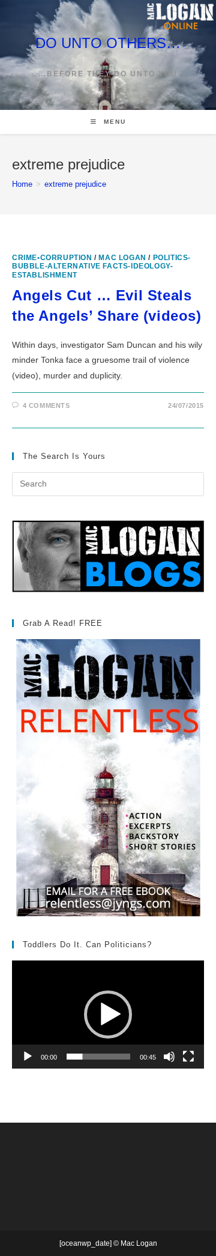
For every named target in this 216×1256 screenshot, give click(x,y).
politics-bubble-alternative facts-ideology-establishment (101, 266)
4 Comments (46, 405)
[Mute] (169, 1057)
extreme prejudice (75, 184)
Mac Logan (122, 257)
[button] (108, 1015)
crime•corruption (52, 257)
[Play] (28, 1057)
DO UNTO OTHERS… (108, 43)
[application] (108, 1014)
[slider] (98, 1057)
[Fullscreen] (188, 1057)
